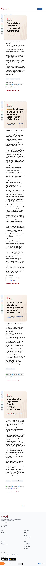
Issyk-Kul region (19, 480)
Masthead (25, 533)
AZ (41, 563)
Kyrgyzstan (8, 480)
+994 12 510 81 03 (4, 525)
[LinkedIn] (15, 555)
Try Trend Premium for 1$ (13, 90)
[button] (2, 16)
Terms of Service (27, 543)
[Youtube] (10, 555)
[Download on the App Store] (4, 559)
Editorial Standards (27, 537)
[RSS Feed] (17, 555)
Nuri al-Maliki (16, 79)
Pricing (2, 543)
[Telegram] (12, 555)
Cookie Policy (26, 548)
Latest (2, 532)
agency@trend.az (4, 526)
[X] (7, 555)
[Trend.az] (5, 9)
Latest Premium (4, 533)
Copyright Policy (27, 546)
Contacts (25, 535)
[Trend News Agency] (4, 516)
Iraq (11, 79)
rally (13, 480)
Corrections (26, 538)
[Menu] (44, 9)
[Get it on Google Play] (12, 559)
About (25, 532)
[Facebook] (5, 555)
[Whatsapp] (2, 555)
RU (43, 563)
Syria (7, 79)
